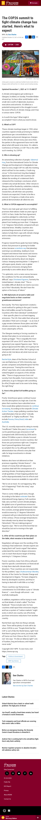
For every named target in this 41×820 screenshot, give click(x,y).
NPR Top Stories (13, 661)
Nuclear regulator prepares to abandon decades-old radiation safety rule (19, 749)
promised (30, 429)
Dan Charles (12, 35)
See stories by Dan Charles (23, 686)
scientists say (20, 248)
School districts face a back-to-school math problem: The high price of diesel (18, 704)
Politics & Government (15, 656)
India (26, 419)
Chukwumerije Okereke (29, 572)
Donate (34, 3)
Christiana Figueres (20, 279)
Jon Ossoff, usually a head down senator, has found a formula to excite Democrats (20, 713)
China (16, 419)
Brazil (21, 419)
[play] (3, 818)
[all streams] (38, 817)
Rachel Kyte (6, 359)
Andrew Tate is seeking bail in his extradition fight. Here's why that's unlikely (20, 740)
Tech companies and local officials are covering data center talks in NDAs (19, 722)
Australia (5, 422)
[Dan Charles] (6, 678)
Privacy (6, 790)
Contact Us (7, 799)
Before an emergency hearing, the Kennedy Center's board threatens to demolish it (17, 731)
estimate (23, 496)
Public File (7, 782)
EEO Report (7, 786)
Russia (11, 419)
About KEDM (8, 795)
